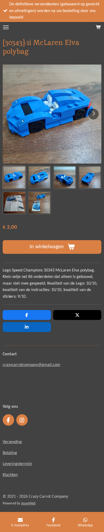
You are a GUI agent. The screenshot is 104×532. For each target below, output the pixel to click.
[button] (14, 177)
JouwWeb (28, 503)
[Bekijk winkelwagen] (98, 27)
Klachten (10, 475)
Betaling (10, 453)
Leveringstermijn (17, 464)
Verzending (12, 442)
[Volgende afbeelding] (93, 114)
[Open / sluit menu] (6, 27)
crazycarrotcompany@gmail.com (31, 365)
